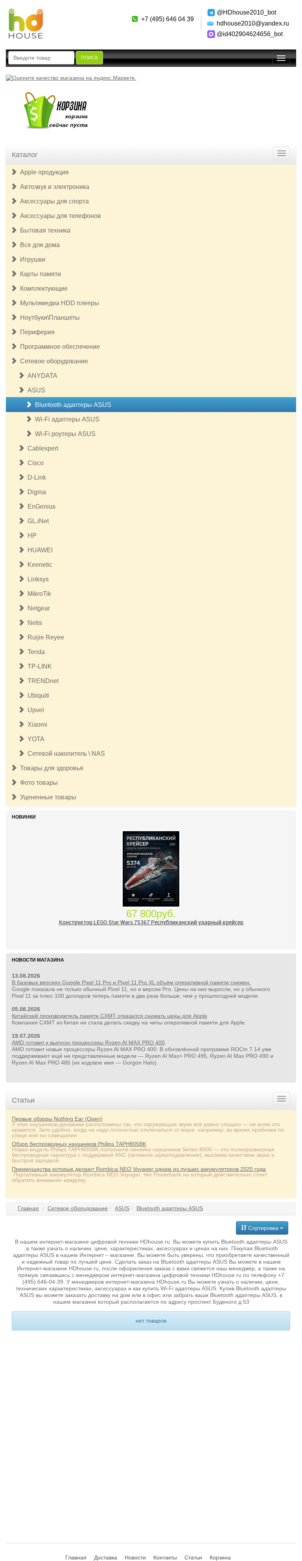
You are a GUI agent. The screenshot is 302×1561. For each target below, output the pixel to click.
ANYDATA (40, 375)
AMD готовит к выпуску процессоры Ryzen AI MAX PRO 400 (88, 1042)
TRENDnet (41, 681)
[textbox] (41, 57)
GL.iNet (36, 521)
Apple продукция (43, 172)
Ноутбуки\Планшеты (48, 317)
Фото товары (37, 782)
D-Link (35, 477)
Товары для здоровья (50, 768)
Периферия (36, 332)
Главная (28, 1208)
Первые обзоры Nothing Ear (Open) (57, 1119)
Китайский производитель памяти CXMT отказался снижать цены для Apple (109, 1016)
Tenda (34, 652)
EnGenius (39, 506)
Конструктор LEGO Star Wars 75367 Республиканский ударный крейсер (151, 922)
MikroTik (37, 593)
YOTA (34, 739)
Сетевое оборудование (52, 361)
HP (30, 535)
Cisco (34, 463)
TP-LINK (38, 666)
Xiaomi (35, 724)
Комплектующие (42, 288)
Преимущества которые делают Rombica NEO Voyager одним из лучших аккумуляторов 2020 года (139, 1169)
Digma (35, 492)
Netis (33, 622)
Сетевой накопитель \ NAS (64, 753)
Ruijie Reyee (44, 637)
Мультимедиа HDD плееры (58, 303)
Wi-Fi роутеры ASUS (64, 434)
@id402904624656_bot (250, 34)
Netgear (37, 608)
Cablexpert (41, 448)
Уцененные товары (46, 797)
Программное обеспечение (58, 346)
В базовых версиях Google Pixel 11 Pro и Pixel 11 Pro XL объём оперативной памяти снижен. (131, 982)
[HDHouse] (25, 12)
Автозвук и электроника (53, 186)
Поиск (89, 57)
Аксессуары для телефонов (59, 216)
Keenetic (38, 564)
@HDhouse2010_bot (246, 12)
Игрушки (31, 259)
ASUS (34, 390)
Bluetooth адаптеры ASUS (71, 404)
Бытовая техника (43, 230)
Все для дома (38, 245)
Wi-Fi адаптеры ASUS (65, 419)
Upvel (34, 710)
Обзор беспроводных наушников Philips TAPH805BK (79, 1144)
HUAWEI (38, 550)
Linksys (36, 579)
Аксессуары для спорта (53, 201)
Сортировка (263, 1228)
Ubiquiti (36, 695)
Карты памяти (39, 274)
